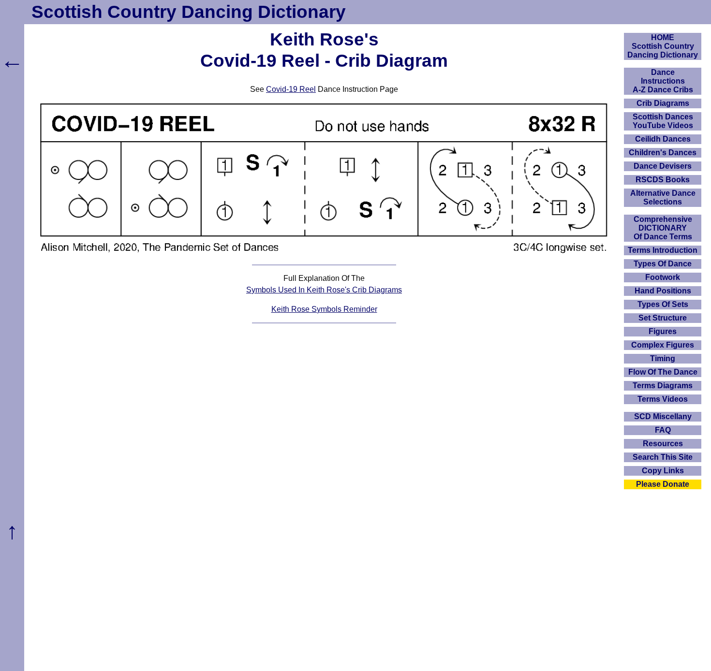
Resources (663, 443)
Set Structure (662, 318)
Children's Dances (662, 152)
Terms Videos (662, 399)
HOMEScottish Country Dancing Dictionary (662, 46)
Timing (662, 358)
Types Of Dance (663, 264)
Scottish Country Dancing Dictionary (188, 12)
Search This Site (663, 457)
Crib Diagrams (663, 103)
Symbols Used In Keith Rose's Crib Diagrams (324, 290)
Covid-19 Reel (291, 89)
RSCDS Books (663, 179)
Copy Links (663, 471)
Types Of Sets (662, 304)
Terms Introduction (662, 250)
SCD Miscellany (663, 416)
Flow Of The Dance (662, 372)
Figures (663, 331)
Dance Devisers (663, 166)
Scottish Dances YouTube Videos (663, 121)
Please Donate (662, 484)
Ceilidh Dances (663, 139)
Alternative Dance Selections (663, 197)
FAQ (663, 430)
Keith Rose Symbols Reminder (324, 309)
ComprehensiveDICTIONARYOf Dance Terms (663, 228)
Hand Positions (663, 291)
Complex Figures (662, 345)
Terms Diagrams (663, 385)
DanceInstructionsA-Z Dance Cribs (663, 81)
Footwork (662, 277)
